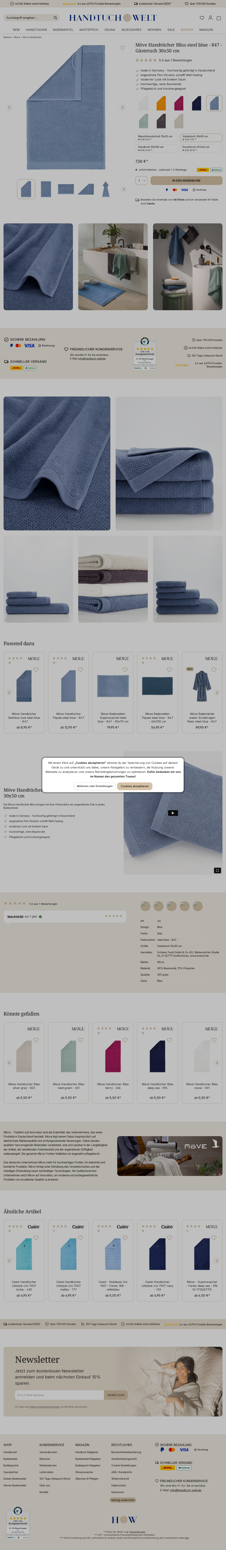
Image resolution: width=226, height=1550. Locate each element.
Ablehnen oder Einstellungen (95, 786)
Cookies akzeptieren (135, 786)
